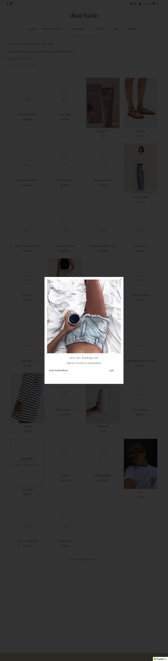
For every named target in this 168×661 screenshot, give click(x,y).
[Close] (120, 279)
